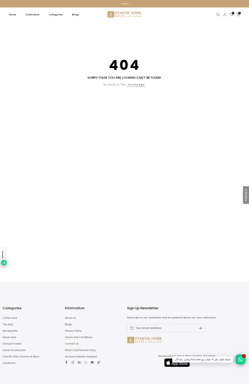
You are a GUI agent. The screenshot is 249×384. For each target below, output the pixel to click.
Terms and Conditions (78, 337)
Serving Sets (10, 330)
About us (70, 318)
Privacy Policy (73, 330)
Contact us (72, 343)
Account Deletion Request (81, 356)
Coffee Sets (10, 318)
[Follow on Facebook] (66, 363)
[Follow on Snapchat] (85, 363)
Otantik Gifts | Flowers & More (21, 356)
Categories (56, 14)
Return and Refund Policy (80, 350)
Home (12, 14)
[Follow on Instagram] (72, 363)
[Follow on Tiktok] (98, 363)
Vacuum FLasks (12, 343)
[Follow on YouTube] (92, 363)
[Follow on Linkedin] (79, 363)
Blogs (75, 14)
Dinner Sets (9, 337)
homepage (136, 84)
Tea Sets (8, 324)
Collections (32, 14)
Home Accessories (14, 350)
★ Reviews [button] (246, 195)
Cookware (9, 363)
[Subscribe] (198, 328)
